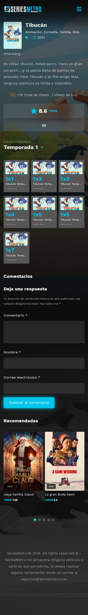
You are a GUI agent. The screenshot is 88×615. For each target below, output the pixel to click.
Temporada (21, 145)
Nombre (12, 352)
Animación (33, 32)
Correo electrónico (22, 377)
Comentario (16, 315)
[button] (35, 519)
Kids (76, 32)
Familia (65, 32)
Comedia (51, 32)
